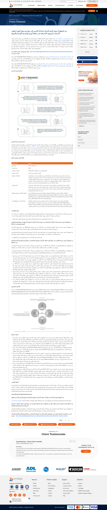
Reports (80, 485)
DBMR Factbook (84, 40)
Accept (91, 10)
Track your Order (67, 485)
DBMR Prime (83, 43)
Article (79, 136)
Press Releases (81, 142)
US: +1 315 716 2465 (15, 1)
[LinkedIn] (10, 495)
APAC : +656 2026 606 (36, 1)
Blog (79, 145)
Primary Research (60, 5)
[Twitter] (72, 420)
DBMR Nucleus (84, 47)
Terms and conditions (68, 490)
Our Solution (31, 5)
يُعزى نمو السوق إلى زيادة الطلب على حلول (63, 38)
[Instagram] (24, 495)
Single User (83, 37)
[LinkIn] (69, 420)
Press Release (17, 15)
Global (34, 483)
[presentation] (70, 441)
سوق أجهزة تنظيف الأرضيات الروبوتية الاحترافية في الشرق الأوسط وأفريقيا (54, 63)
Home (10, 15)
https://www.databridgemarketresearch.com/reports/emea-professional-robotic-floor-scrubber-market (42, 415)
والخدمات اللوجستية (34, 146)
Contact (50, 495)
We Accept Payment (60, 507)
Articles (50, 490)
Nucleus (50, 5)
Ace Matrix (70, 5)
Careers (50, 493)
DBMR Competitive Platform (85, 493)
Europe (35, 485)
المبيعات (13, 215)
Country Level (36, 495)
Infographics (80, 139)
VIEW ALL (81, 126)
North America (36, 488)
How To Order (66, 483)
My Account (66, 488)
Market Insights (41, 5)
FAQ (64, 495)
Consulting (80, 488)
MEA (34, 493)
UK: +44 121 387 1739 (25, 1)
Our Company (79, 5)
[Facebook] (65, 420)
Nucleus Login (83, 1)
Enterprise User (84, 34)
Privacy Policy (66, 493)
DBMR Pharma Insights (84, 490)
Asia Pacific (36, 490)
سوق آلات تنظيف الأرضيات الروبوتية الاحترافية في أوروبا (59, 56)
